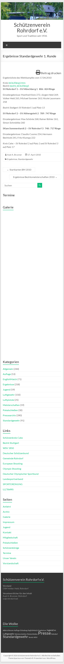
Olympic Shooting (12, 468)
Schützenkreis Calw (13, 437)
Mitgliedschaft (10, 537)
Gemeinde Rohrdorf (13, 458)
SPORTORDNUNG (12, 484)
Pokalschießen (10, 410)
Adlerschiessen (8, 630)
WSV (35, 637)
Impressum (8, 522)
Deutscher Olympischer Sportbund (21, 473)
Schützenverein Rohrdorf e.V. (32, 28)
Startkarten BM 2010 (19, 169)
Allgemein (8, 368)
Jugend (6, 389)
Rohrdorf (54, 634)
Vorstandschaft (11, 563)
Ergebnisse (12, 159)
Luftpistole (8, 399)
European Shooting (12, 463)
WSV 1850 (8, 448)
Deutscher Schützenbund (16, 453)
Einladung (23, 630)
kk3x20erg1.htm (17, 82)
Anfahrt (7, 506)
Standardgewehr (25, 159)
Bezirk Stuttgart (11, 442)
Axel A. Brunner (14, 154)
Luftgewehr (9, 394)
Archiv (6, 511)
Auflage (7, 374)
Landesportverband (13, 479)
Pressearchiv (9, 415)
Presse (44, 633)
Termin (30, 637)
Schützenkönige (11, 547)
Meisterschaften (11, 405)
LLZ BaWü (8, 489)
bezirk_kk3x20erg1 (19, 85)
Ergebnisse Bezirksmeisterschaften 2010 (35, 177)
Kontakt (7, 532)
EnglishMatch (10, 379)
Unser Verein (9, 558)
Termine (7, 553)
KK (55, 630)
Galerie (6, 516)
